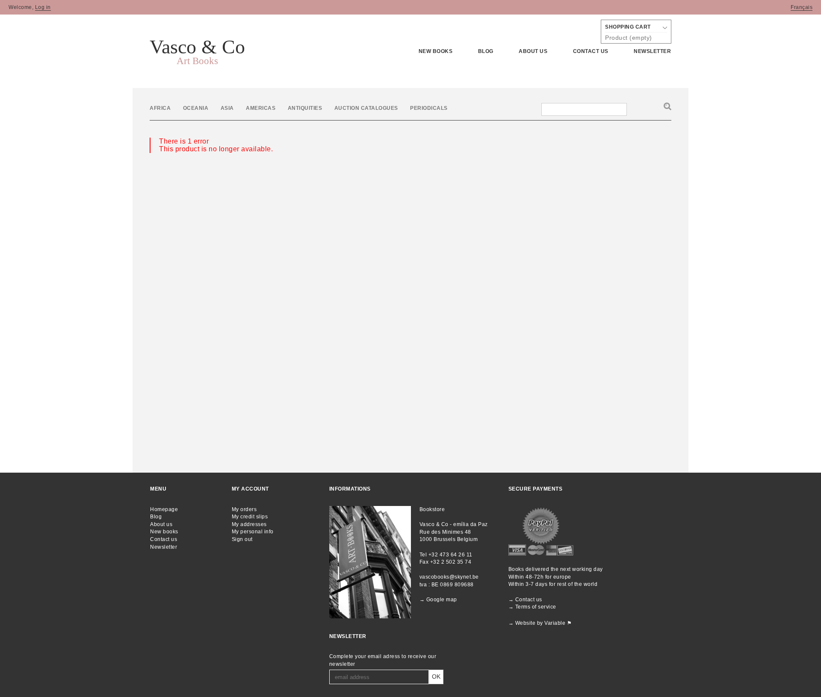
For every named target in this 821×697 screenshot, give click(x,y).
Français (801, 7)
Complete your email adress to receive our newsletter (383, 660)
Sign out (242, 539)
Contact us (590, 51)
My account (250, 489)
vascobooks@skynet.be (449, 577)
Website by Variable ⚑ (543, 623)
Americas (260, 108)
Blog (485, 51)
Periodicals (429, 108)
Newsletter (652, 51)
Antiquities (305, 108)
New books (436, 51)
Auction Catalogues (367, 108)
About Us (533, 51)
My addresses (249, 524)
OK (436, 676)
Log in (43, 7)
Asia (227, 108)
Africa (160, 108)
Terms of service (535, 607)
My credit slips (250, 517)
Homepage (164, 509)
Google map (441, 600)
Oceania (196, 108)
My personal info (253, 532)
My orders (244, 509)
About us (161, 524)
